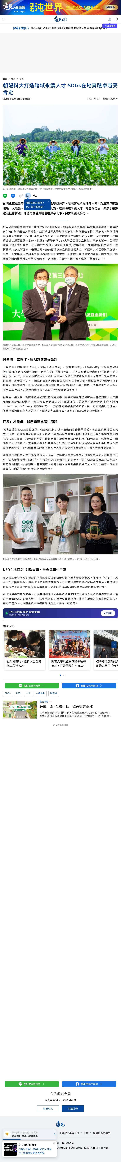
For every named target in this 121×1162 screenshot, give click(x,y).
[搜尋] (116, 19)
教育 (13, 78)
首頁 (5, 78)
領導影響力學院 (102, 1133)
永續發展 (40, 693)
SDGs (7, 693)
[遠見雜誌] (60, 19)
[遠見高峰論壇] (14, 7)
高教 (21, 78)
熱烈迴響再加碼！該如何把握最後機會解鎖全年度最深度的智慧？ (69, 28)
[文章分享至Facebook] (13, 196)
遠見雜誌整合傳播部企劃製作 (17, 98)
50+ (86, 1133)
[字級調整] (35, 196)
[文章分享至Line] (5, 196)
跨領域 (53, 693)
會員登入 (48, 1108)
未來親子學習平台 (69, 1133)
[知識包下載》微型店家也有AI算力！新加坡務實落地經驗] (11, 1149)
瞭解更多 (110, 7)
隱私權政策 (68, 1142)
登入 (28, 207)
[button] (114, 644)
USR (18, 693)
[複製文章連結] (21, 196)
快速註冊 (73, 1108)
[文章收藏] (28, 195)
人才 (28, 693)
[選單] (4, 19)
